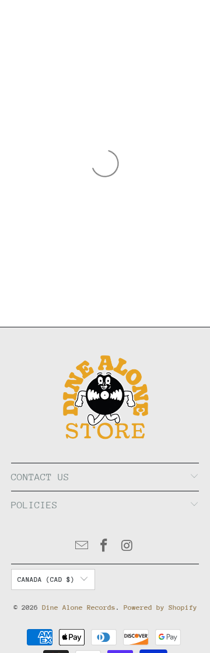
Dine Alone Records (79, 607)
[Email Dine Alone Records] (81, 547)
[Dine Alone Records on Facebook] (104, 547)
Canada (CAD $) (46, 580)
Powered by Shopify (160, 607)
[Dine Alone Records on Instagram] (127, 547)
